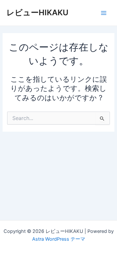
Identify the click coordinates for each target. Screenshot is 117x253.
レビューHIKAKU (37, 12)
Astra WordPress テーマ (58, 239)
